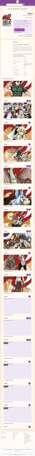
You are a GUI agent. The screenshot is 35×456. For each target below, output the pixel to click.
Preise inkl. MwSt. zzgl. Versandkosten (27, 15)
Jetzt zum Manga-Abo (20, 29)
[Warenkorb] (33, 5)
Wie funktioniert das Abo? (17, 32)
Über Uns (14, 436)
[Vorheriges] (2, 255)
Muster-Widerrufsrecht (27, 439)
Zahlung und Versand (27, 436)
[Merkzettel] (29, 5)
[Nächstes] (32, 255)
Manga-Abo (14, 434)
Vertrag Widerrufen (27, 437)
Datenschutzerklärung (27, 434)
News (13, 438)
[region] (7, 21)
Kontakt (14, 437)
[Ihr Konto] (31, 5)
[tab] (15, 42)
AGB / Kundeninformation (17, 450)
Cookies (25, 443)
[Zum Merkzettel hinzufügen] (30, 82)
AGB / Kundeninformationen (28, 441)
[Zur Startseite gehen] (17, 1)
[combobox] (14, 4)
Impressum (25, 442)
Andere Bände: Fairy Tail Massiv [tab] (8, 78)
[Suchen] (23, 4)
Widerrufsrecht (26, 438)
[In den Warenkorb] (30, 101)
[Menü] (2, 4)
